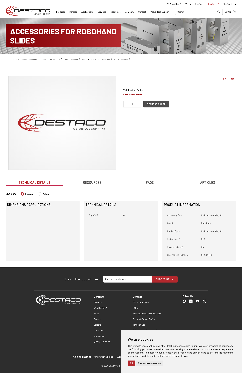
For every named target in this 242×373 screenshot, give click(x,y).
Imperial (29, 193)
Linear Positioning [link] (71, 59)
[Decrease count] (126, 104)
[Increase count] (137, 104)
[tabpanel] (121, 225)
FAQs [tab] (150, 182)
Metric (45, 193)
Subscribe (163, 279)
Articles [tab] (207, 182)
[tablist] (121, 181)
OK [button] (131, 363)
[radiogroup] (35, 195)
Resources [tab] (92, 182)
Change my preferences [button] (149, 363)
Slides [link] (84, 59)
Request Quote (156, 104)
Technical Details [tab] (34, 182)
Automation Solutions (104, 356)
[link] (173, 4)
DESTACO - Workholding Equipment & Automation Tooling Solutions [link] (34, 59)
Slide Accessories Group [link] (100, 59)
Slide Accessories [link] (121, 59)
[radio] (22, 194)
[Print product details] (232, 79)
